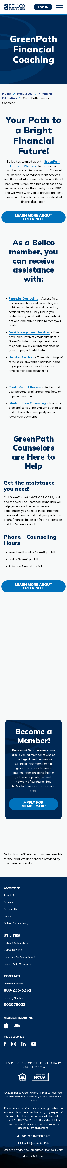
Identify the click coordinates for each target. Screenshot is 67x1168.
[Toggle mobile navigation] (60, 7)
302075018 (14, 1004)
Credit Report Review (25, 387)
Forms (7, 916)
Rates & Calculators (16, 943)
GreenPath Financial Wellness (35, 164)
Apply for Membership (34, 804)
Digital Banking (13, 949)
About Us (9, 895)
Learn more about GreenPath (33, 217)
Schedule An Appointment (19, 957)
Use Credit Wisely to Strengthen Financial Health (33, 1149)
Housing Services (21, 357)
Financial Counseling (23, 298)
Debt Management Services (29, 332)
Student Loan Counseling (27, 403)
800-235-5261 (17, 990)
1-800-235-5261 (24, 1120)
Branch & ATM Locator (17, 964)
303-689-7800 (46, 1120)
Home (7, 93)
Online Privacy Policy (16, 923)
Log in (43, 7)
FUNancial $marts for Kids (33, 1143)
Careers (8, 902)
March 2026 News (33, 1156)
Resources (25, 93)
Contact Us (10, 909)
